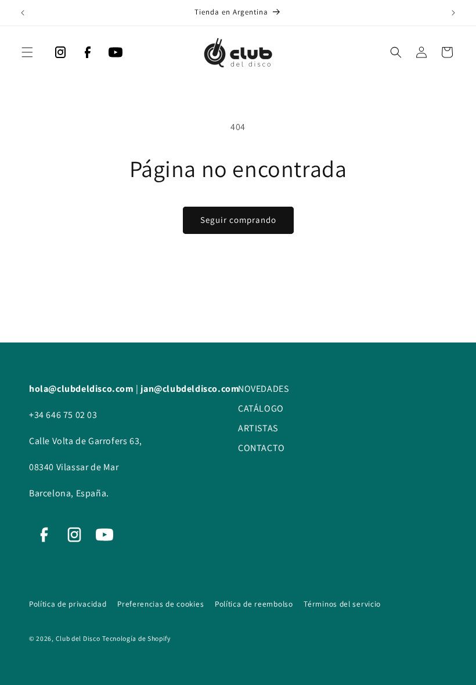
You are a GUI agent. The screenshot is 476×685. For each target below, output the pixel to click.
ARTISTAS (258, 428)
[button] (27, 52)
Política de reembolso (255, 604)
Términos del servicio (342, 604)
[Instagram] (60, 55)
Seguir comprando (238, 219)
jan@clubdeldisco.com (189, 389)
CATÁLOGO (261, 408)
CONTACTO (261, 448)
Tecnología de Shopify (136, 638)
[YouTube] (115, 55)
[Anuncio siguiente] (453, 13)
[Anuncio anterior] (22, 13)
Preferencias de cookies (161, 604)
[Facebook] (88, 55)
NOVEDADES (263, 389)
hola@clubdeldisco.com (82, 389)
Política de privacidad (69, 604)
